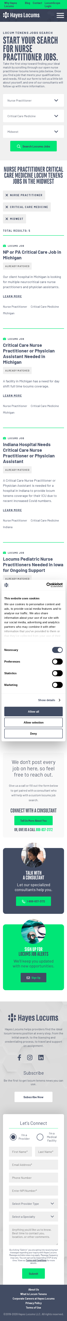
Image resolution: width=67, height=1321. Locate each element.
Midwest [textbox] (12, 131)
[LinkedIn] (41, 1057)
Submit (33, 1273)
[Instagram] (29, 1057)
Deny (33, 733)
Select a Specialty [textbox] (23, 1216)
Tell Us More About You (33, 820)
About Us (33, 1289)
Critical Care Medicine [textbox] (21, 116)
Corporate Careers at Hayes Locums (34, 1298)
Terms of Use (33, 1307)
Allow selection (34, 722)
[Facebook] (19, 1057)
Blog (27, 3)
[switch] (57, 661)
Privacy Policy (33, 1303)
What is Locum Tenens (33, 1294)
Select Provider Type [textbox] (25, 1203)
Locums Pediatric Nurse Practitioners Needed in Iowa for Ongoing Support (33, 564)
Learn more (12, 296)
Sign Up (35, 977)
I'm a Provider (24, 1136)
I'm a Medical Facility (52, 1136)
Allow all (33, 711)
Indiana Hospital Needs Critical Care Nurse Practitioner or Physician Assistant (29, 452)
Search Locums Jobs (36, 146)
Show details (46, 700)
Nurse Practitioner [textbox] (19, 100)
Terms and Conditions (36, 1260)
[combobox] (33, 100)
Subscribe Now (33, 1097)
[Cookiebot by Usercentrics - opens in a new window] (47, 585)
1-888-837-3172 (36, 901)
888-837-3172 (44, 829)
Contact (37, 3)
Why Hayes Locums (10, 4)
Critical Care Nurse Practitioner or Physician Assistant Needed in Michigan (29, 353)
